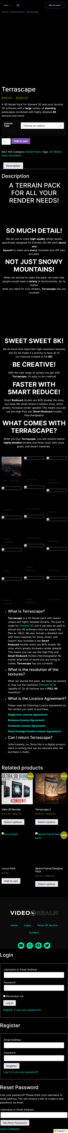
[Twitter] (47, 945)
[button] (18, 5)
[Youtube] (21, 945)
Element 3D (26, 625)
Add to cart (21, 141)
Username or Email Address (21, 969)
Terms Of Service (47, 925)
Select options (13, 822)
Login (27, 925)
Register (8, 1009)
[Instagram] (30, 945)
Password (11, 982)
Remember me (14, 996)
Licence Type (8, 124)
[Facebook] (38, 945)
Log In (7, 1072)
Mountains (15, 155)
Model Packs (17, 12)
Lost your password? (28, 1009)
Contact (34, 932)
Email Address (13, 1039)
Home (5, 12)
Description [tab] (13, 165)
